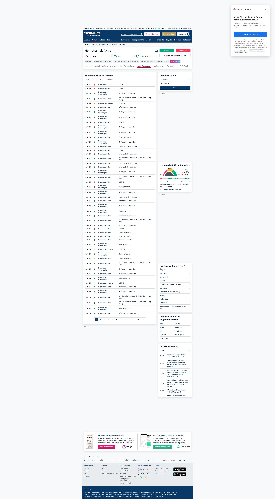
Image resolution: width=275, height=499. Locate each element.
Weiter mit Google (250, 34)
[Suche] (141, 34)
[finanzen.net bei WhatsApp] (141, 477)
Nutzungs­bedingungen (128, 476)
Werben (104, 471)
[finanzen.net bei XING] (147, 473)
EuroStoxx (181, 460)
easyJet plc (164, 295)
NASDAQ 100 (179, 335)
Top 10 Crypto (125, 28)
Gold (182, 28)
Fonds (109, 40)
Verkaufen (110, 79)
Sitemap (87, 476)
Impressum (124, 468)
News (94, 40)
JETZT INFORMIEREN (106, 447)
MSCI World (109, 28)
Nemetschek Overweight (102, 93)
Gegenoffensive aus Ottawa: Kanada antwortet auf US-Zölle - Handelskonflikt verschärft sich (177, 373)
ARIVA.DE (136, 496)
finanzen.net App (161, 468)
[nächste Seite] (143, 319)
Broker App (159, 473)
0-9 (89, 460)
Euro (162, 28)
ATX (176, 338)
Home (87, 44)
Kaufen (94, 79)
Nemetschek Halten (105, 103)
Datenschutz (124, 471)
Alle (87, 79)
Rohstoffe (160, 40)
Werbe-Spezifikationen (110, 473)
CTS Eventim (164, 277)
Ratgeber (187, 40)
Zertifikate (125, 40)
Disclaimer (123, 473)
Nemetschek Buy (104, 99)
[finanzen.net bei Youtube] (147, 469)
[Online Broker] (92, 35)
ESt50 (97, 28)
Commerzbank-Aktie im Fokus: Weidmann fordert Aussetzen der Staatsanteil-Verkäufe (177, 363)
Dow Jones (178, 331)
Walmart (163, 273)
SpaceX (162, 281)
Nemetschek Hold (104, 259)
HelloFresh (164, 299)
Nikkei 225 (178, 327)
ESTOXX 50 (164, 338)
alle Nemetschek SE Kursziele (171, 190)
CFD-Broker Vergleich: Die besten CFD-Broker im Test (176, 356)
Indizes (102, 40)
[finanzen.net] (92, 33)
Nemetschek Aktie (103, 44)
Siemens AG (164, 288)
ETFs (116, 40)
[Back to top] (188, 496)
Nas (139, 28)
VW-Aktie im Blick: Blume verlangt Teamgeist (176, 391)
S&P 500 (163, 335)
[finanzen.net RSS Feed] (145, 477)
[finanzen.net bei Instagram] (140, 469)
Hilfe (103, 468)
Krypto (169, 40)
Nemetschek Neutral (105, 283)
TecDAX (177, 324)
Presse (86, 473)
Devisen (177, 40)
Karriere (87, 471)
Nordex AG (164, 303)
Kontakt (86, 468)
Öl (172, 28)
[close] (265, 9)
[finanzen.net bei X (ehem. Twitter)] (140, 473)
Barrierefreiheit (125, 483)
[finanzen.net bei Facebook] (143, 469)
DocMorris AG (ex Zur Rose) (170, 292)
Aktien (87, 40)
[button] (152, 34)
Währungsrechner (162, 471)
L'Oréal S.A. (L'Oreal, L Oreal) (170, 284)
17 (138, 319)
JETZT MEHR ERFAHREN (162, 447)
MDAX (162, 327)
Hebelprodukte (138, 40)
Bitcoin (150, 28)
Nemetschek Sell (104, 85)
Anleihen (150, 40)
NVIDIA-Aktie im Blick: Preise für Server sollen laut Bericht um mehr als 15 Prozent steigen (177, 383)
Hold (101, 79)
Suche (175, 88)
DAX (85, 28)
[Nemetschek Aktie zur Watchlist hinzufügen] (156, 50)
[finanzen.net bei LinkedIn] (143, 473)
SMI (161, 331)
